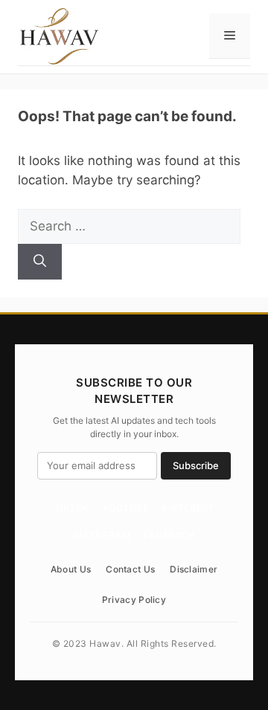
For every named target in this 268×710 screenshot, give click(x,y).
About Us (71, 569)
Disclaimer (193, 569)
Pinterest (188, 508)
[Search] (40, 262)
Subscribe (196, 465)
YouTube (126, 508)
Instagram (102, 534)
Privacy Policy (134, 599)
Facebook (169, 534)
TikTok (71, 508)
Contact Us (130, 569)
